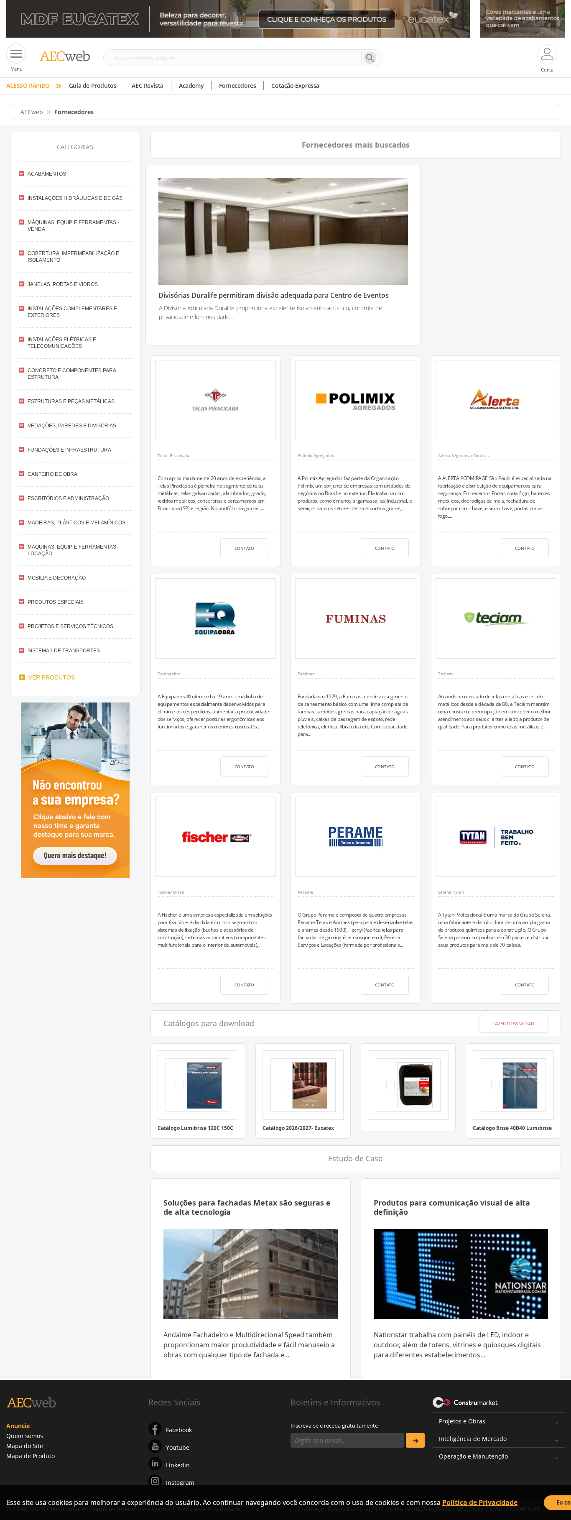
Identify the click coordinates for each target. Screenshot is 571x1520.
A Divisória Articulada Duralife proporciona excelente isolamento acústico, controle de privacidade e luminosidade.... (270, 312)
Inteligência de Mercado (473, 1439)
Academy (191, 85)
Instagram (180, 1483)
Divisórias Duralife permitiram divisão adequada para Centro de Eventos (273, 295)
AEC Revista (147, 85)
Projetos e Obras (462, 1421)
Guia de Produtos (93, 85)
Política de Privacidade (479, 1502)
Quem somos (24, 1436)
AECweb (31, 112)
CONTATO (244, 548)
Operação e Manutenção (473, 1456)
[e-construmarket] (465, 1401)
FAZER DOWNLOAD (513, 1023)
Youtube (177, 1447)
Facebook (179, 1430)
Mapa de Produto (30, 1456)
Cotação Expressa (295, 85)
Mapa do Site (24, 1446)
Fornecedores (237, 85)
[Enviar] (415, 1440)
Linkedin (178, 1465)
